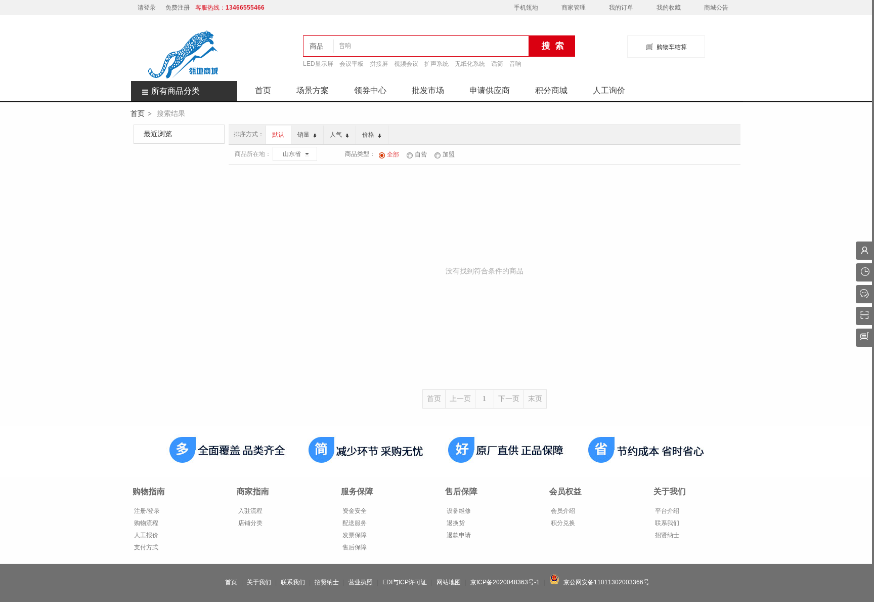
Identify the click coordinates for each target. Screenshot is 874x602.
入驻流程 (250, 510)
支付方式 (145, 547)
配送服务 (354, 523)
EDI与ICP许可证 (404, 582)
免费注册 (177, 7)
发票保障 (354, 535)
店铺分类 (250, 523)
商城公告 (716, 7)
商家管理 (573, 7)
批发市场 (428, 90)
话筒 (497, 63)
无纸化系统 (470, 63)
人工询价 (609, 90)
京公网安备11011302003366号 (604, 582)
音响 (515, 63)
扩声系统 (436, 63)
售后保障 (354, 547)
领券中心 (370, 90)
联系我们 (666, 523)
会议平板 (351, 63)
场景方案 (312, 90)
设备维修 (458, 510)
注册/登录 (146, 510)
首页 (263, 90)
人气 (336, 134)
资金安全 (354, 510)
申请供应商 (489, 90)
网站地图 (448, 582)
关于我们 (259, 582)
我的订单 (621, 7)
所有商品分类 (175, 91)
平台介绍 (666, 510)
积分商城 (551, 90)
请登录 (147, 7)
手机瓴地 (526, 7)
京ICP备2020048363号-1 (505, 582)
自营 (421, 154)
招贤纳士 (666, 535)
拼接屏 (379, 63)
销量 (304, 134)
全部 (393, 154)
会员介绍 (562, 510)
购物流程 (145, 523)
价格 (369, 134)
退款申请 (458, 535)
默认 (278, 134)
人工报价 (145, 535)
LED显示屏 (318, 63)
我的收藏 (669, 7)
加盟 (449, 154)
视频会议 (406, 63)
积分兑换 (562, 523)
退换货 (455, 523)
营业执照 (360, 582)
